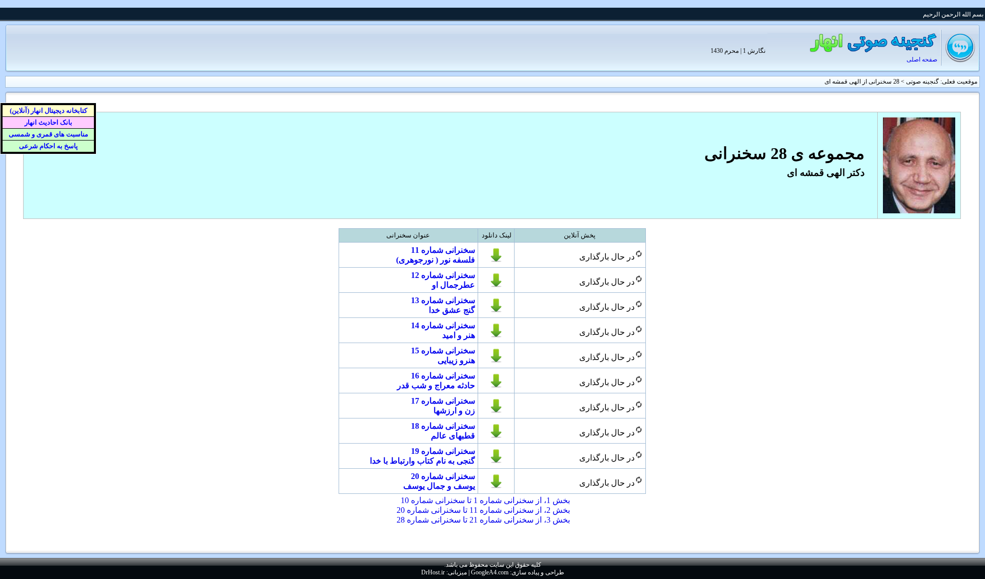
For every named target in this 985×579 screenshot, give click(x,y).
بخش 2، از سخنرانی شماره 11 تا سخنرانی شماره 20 (483, 510)
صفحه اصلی (922, 59)
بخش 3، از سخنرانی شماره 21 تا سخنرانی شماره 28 (483, 519)
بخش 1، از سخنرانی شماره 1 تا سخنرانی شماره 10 (485, 500)
